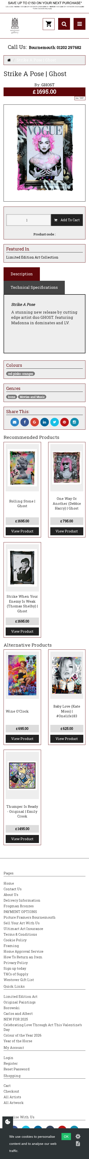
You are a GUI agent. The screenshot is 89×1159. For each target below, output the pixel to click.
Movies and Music (32, 397)
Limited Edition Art (20, 996)
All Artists (12, 1097)
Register (11, 1063)
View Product (22, 531)
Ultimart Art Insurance (23, 928)
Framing (11, 945)
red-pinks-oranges (20, 374)
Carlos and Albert (18, 1013)
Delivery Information (22, 900)
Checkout (11, 1091)
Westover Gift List (19, 979)
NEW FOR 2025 (16, 1019)
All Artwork (14, 1102)
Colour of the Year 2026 (23, 1035)
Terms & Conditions (20, 934)
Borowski (12, 1008)
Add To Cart (68, 220)
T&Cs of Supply (16, 974)
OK (66, 1136)
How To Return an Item (23, 957)
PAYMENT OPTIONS (20, 911)
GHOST (48, 84)
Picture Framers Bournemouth (30, 917)
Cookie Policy (15, 940)
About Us (11, 894)
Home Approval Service (23, 951)
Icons (11, 397)
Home (9, 883)
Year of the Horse (18, 1041)
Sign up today (15, 968)
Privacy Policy (16, 962)
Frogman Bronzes (19, 906)
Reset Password (17, 1069)
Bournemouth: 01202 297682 (55, 47)
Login (8, 1057)
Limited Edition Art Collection (32, 257)
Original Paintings (20, 1002)
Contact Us (13, 889)
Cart (7, 1085)
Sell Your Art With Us (22, 923)
